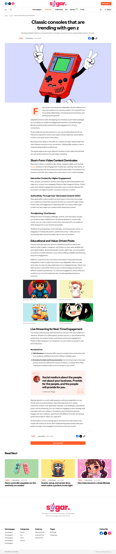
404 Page (53, 532)
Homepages (10, 529)
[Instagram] (13, 3)
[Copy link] (96, 38)
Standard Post (39, 532)
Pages (52, 529)
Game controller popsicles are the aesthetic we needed (20, 484)
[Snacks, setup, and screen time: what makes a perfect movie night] (58, 468)
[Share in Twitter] (93, 38)
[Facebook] (6, 3)
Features (38, 529)
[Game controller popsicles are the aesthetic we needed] (21, 468)
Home (6, 15)
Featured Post (39, 535)
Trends (11, 15)
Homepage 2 (9, 535)
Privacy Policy (8, 551)
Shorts (33, 167)
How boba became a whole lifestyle (94, 483)
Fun (21, 535)
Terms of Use (15, 551)
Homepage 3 (9, 538)
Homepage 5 (9, 543)
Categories (24, 529)
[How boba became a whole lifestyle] (94, 468)
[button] (6, 9)
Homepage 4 (9, 540)
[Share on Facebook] (89, 38)
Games (22, 540)
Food (21, 538)
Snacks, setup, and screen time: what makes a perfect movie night (57, 484)
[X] (9, 3)
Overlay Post (39, 538)
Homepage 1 (9, 532)
